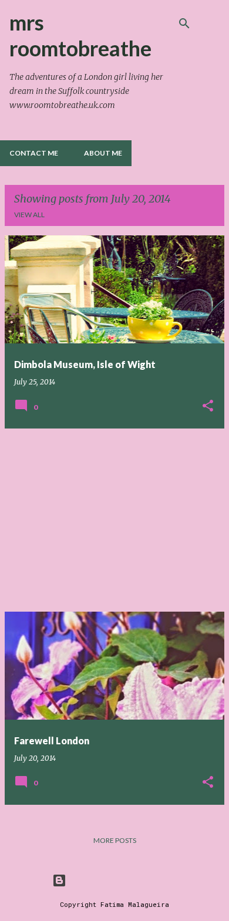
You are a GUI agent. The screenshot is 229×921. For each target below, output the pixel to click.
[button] (208, 406)
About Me (103, 153)
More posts (114, 840)
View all (29, 214)
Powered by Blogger (121, 880)
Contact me (33, 153)
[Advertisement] (114, 520)
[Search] (184, 23)
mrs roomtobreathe (80, 35)
